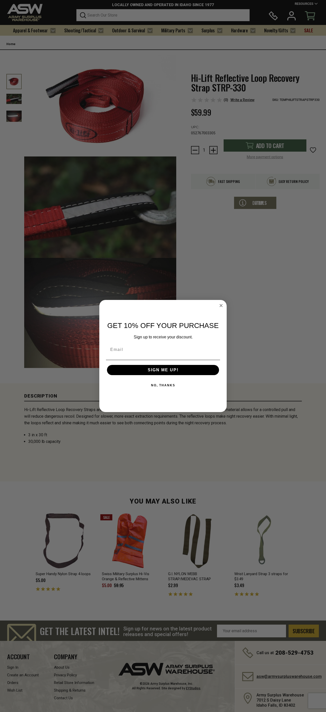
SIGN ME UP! (163, 370)
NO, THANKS (163, 385)
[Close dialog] (221, 305)
